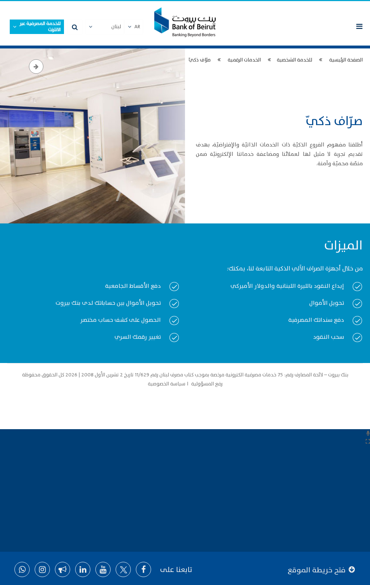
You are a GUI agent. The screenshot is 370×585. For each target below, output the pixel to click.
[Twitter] (123, 569)
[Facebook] (143, 569)
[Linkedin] (82, 569)
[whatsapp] (22, 569)
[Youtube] (103, 569)
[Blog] (62, 569)
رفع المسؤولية (206, 384)
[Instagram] (42, 569)
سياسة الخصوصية (167, 384)
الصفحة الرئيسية (346, 60)
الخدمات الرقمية (244, 60)
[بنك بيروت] (185, 23)
